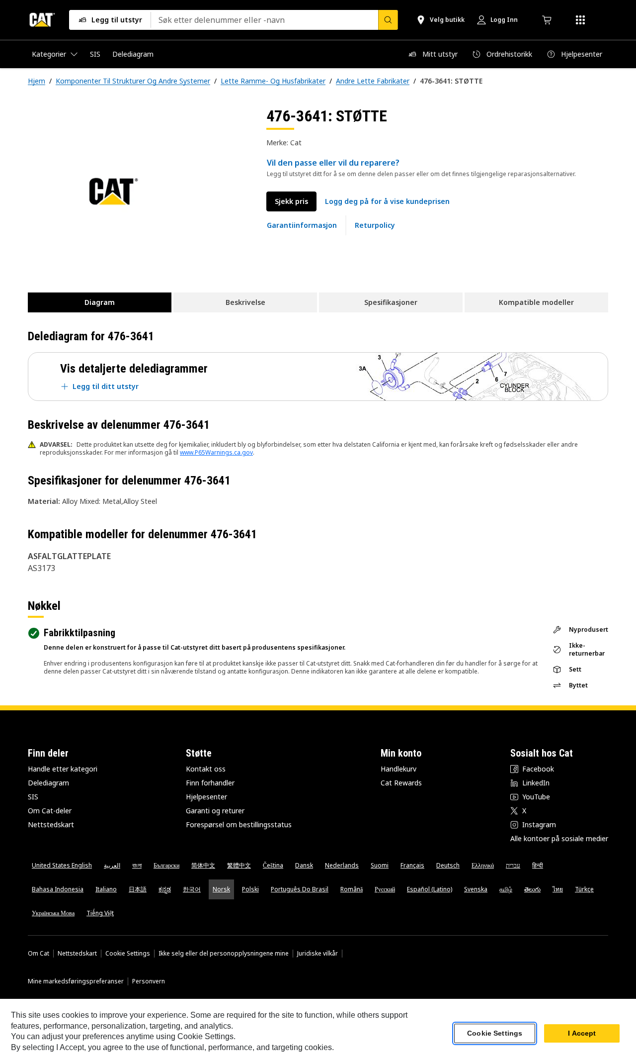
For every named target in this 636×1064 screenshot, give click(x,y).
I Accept (582, 1034)
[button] (387, 201)
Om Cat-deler (50, 810)
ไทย (558, 889)
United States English (62, 865)
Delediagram (48, 782)
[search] (388, 20)
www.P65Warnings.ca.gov (216, 452)
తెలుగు (532, 889)
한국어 (192, 889)
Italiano (106, 889)
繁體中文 (239, 865)
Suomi (380, 865)
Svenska (475, 889)
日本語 (138, 889)
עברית (513, 865)
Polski (250, 889)
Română (351, 889)
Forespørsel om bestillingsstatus (239, 824)
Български (166, 865)
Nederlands (342, 865)
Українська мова (53, 913)
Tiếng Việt (100, 913)
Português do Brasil (299, 889)
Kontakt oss (206, 769)
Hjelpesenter (206, 796)
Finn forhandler (210, 782)
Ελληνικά (483, 865)
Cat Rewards (401, 782)
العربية (112, 865)
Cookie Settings (127, 954)
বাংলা (137, 865)
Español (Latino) (429, 889)
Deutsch (448, 865)
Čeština (273, 865)
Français (412, 865)
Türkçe (584, 889)
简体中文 (203, 865)
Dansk (304, 865)
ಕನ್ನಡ (165, 889)
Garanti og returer (215, 810)
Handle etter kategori (62, 769)
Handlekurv (398, 769)
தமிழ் (505, 889)
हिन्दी (537, 865)
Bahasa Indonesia (57, 889)
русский (385, 889)
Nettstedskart (51, 824)
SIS (33, 796)
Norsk (221, 889)
